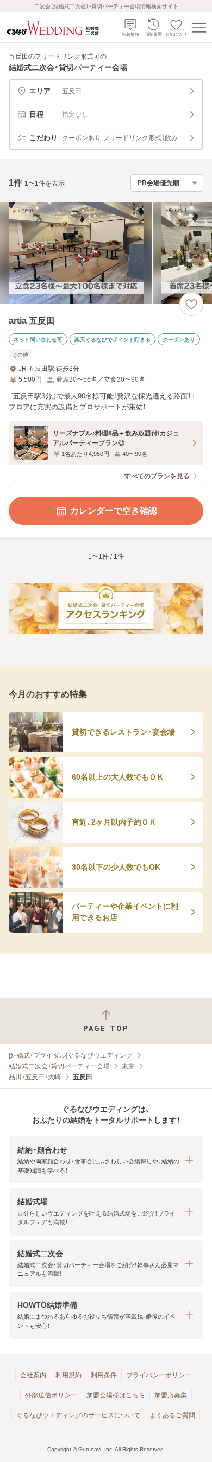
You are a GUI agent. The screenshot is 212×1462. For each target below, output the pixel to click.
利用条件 (104, 1375)
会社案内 (33, 1375)
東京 (128, 1066)
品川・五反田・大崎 (35, 1077)
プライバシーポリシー (158, 1375)
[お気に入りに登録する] (191, 304)
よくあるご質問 (172, 1415)
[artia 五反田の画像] (106, 253)
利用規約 (68, 1375)
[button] (106, 1159)
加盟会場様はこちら (115, 1395)
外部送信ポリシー (51, 1395)
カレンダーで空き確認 (113, 510)
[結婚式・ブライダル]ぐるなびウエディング (71, 1055)
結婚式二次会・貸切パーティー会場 (59, 1066)
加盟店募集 (170, 1395)
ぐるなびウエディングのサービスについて (78, 1415)
